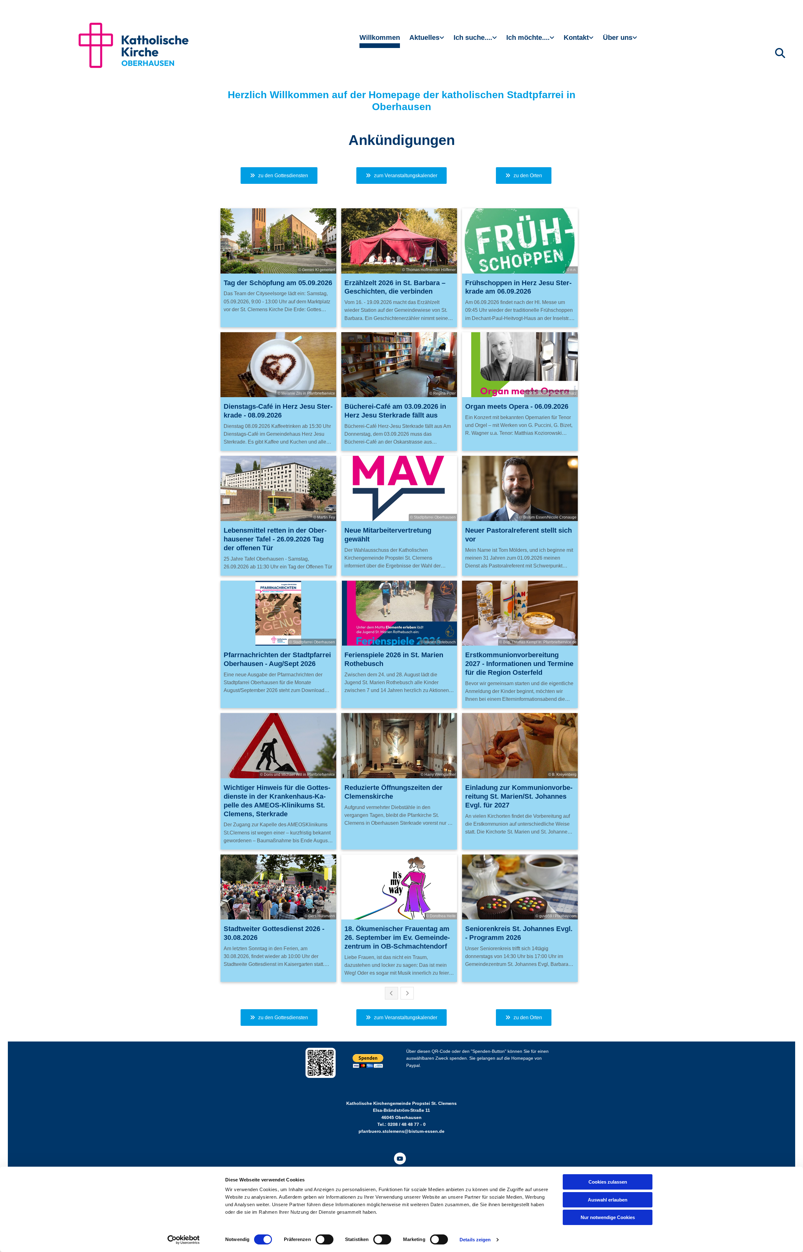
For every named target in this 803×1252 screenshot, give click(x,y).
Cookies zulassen (607, 1182)
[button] (279, 175)
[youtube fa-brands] (400, 1158)
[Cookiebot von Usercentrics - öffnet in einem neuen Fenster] (183, 1239)
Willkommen (379, 37)
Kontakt (576, 37)
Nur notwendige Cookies (608, 1217)
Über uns (617, 37)
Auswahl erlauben (607, 1199)
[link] (427, 40)
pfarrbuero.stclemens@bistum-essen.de (401, 1131)
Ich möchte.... (528, 37)
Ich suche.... (473, 37)
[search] (780, 53)
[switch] (324, 1239)
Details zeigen (475, 1239)
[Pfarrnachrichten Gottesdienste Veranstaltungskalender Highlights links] (442, 40)
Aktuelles (424, 37)
